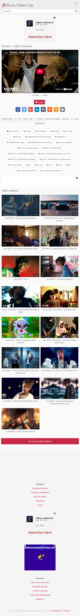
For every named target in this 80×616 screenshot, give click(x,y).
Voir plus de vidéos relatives (40, 441)
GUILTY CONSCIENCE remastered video (56, 159)
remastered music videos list (52, 170)
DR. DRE (68, 131)
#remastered (41, 131)
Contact (40, 505)
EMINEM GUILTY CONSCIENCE (39, 137)
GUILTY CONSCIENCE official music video (55, 153)
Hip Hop (39, 165)
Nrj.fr (60, 611)
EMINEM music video (16, 142)
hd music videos (16, 165)
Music (60, 165)
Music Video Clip (19, 5)
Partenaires (40, 501)
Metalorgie (67, 611)
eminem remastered (65, 142)
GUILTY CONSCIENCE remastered (23, 159)
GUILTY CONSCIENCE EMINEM (22, 153)
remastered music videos (27, 170)
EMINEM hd (61, 137)
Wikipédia (55, 611)
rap (69, 165)
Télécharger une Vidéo (40, 586)
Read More (39, 123)
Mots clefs (36, 496)
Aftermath (55, 131)
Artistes (44, 496)
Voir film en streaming (40, 591)
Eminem (28, 131)
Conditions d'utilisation (40, 488)
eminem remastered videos (29, 148)
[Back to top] (76, 611)
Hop (50, 165)
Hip (29, 165)
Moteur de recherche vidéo (40, 582)
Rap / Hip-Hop (14, 131)
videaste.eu (40, 599)
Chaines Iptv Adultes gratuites (40, 595)
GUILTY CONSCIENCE (52, 148)
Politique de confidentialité (40, 492)
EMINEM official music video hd (41, 142)
